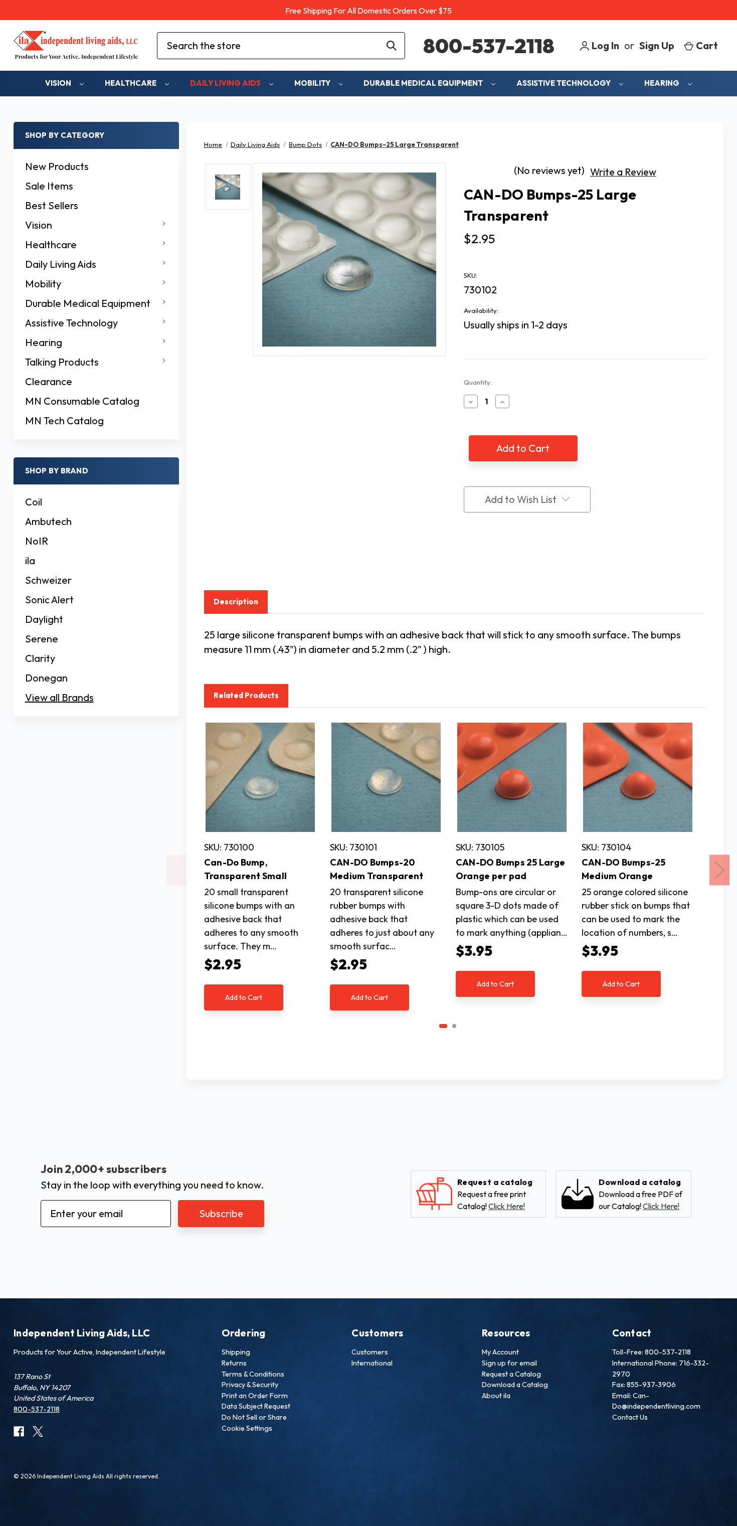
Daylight (44, 619)
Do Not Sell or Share (254, 1417)
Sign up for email (509, 1363)
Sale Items (49, 186)
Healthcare (131, 83)
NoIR (36, 541)
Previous (176, 870)
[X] (507, 560)
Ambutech (48, 521)
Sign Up (656, 45)
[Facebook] (469, 560)
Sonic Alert (49, 599)
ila (30, 560)
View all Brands (59, 697)
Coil (33, 501)
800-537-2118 (489, 45)
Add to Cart (243, 997)
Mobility (313, 83)
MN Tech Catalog (64, 420)
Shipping (236, 1352)
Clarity (40, 658)
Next (719, 870)
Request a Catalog (511, 1374)
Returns (234, 1363)
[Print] (488, 560)
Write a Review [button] (623, 171)
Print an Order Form (255, 1395)
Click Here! (506, 1206)
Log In (604, 45)
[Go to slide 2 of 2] (454, 1026)
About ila (496, 1395)
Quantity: (478, 382)
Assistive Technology (564, 83)
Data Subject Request (256, 1406)
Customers (369, 1352)
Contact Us (630, 1417)
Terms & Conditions (253, 1374)
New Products (57, 166)
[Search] (391, 45)
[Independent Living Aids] (76, 45)
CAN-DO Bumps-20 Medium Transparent (377, 869)
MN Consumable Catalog (82, 401)
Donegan (46, 677)
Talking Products (62, 362)
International (372, 1363)
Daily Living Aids (226, 83)
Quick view (260, 777)
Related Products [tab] (246, 695)
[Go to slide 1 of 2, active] (443, 1026)
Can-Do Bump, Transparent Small (245, 869)
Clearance (48, 381)
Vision (59, 83)
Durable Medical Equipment (423, 83)
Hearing (662, 83)
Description (236, 601)
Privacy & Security (250, 1384)
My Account (500, 1352)
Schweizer (48, 580)
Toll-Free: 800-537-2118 (651, 1352)
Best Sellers (51, 205)
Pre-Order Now (511, 788)
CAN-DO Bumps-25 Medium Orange (624, 869)
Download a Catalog (515, 1384)
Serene (41, 638)
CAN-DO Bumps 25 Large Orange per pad (510, 869)
